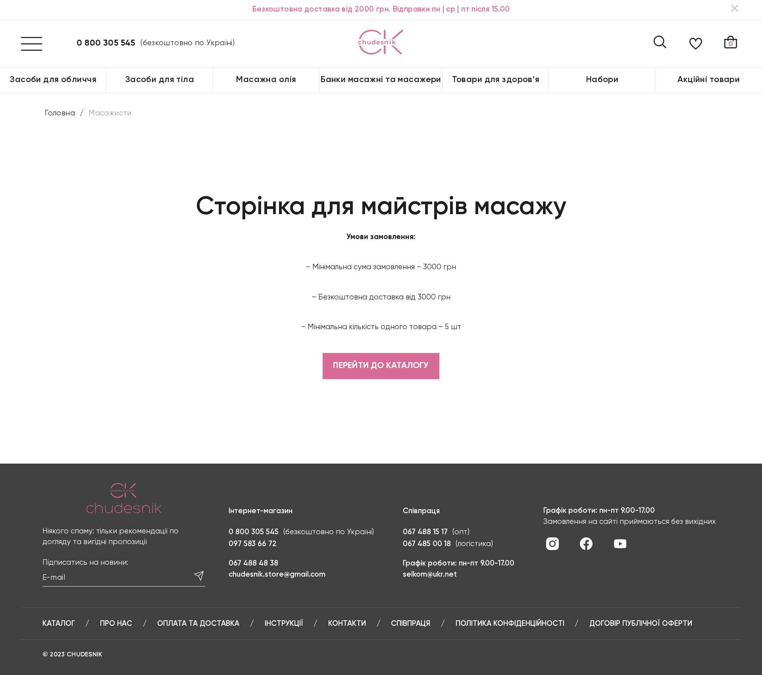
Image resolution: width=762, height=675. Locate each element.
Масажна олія (266, 79)
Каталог (58, 623)
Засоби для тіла (159, 79)
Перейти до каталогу (381, 366)
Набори (602, 79)
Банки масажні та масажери (381, 79)
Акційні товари (708, 79)
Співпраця (410, 623)
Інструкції (284, 623)
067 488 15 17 (425, 532)
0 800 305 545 (106, 43)
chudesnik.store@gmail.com (277, 574)
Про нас (116, 623)
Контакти (347, 623)
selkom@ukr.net (430, 574)
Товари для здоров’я (496, 79)
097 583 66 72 (253, 544)
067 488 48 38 (253, 563)
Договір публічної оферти (640, 623)
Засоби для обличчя (53, 79)
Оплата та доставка (198, 623)
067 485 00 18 (427, 544)
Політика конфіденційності (510, 623)
